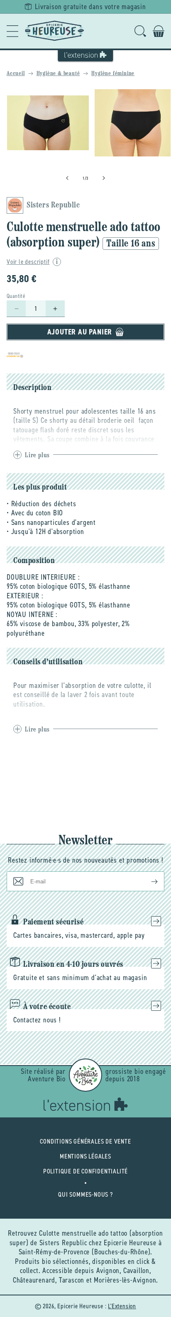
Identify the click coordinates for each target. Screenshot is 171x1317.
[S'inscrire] (148, 881)
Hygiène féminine (112, 74)
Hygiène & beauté (58, 74)
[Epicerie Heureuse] (55, 31)
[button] (12, 31)
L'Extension (122, 1306)
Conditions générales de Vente (85, 1141)
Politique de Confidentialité (85, 1171)
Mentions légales (85, 1156)
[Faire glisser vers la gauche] (67, 178)
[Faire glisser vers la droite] (104, 178)
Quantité (16, 296)
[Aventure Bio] (85, 1075)
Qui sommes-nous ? (85, 1194)
